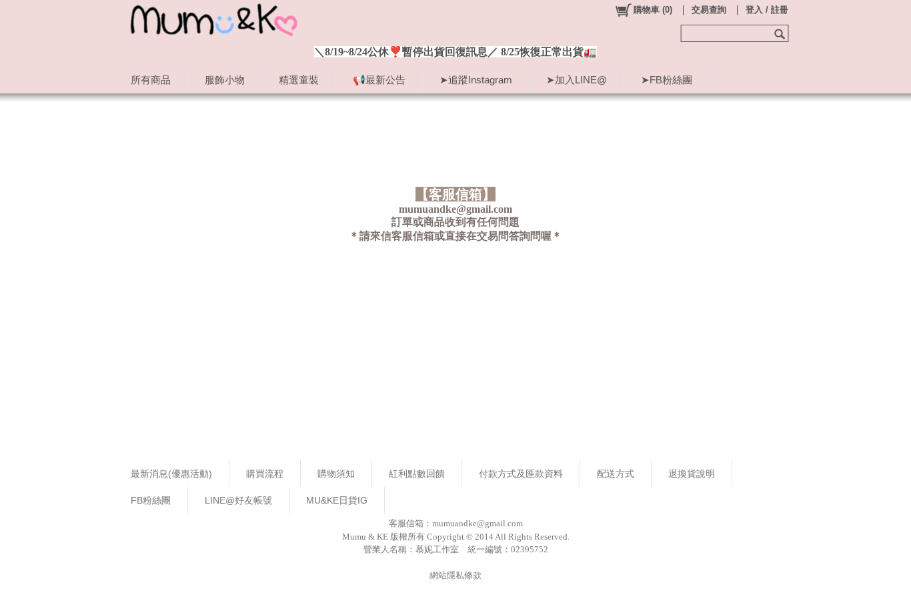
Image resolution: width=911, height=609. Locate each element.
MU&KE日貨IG (336, 500)
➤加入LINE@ (576, 79)
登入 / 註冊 (767, 10)
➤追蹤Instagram (475, 79)
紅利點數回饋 (417, 473)
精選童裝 (299, 79)
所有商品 (151, 79)
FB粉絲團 (151, 500)
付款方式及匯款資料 (521, 473)
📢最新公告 (379, 79)
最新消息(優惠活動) (171, 473)
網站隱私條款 (455, 575)
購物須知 (336, 473)
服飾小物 (225, 79)
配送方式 (615, 473)
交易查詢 (709, 10)
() (653, 10)
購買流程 (264, 473)
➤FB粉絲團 (666, 79)
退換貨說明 (691, 473)
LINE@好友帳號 (238, 500)
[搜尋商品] (781, 33)
